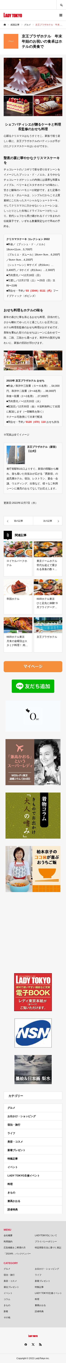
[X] (33, 1344)
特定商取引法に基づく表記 (48, 1247)
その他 (7, 1317)
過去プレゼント (11, 1287)
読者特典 (13, 1209)
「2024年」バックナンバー (17, 1253)
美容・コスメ (15, 1141)
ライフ (11, 1133)
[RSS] (40, 1344)
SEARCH (61, 4)
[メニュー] (60, 15)
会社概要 (8, 1235)
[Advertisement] (33, 932)
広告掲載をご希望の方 (15, 1247)
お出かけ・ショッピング (22, 1116)
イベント (13, 1167)
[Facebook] (25, 1344)
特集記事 (13, 1158)
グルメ (11, 1107)
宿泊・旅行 (14, 1124)
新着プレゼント (16, 1150)
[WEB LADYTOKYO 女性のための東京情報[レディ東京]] (13, 15)
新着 (6, 1311)
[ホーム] (5, 24)
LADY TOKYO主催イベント (24, 1175)
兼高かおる (14, 1201)
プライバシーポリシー (46, 1241)
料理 (10, 1184)
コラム (7, 1299)
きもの (11, 1192)
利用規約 (8, 1241)
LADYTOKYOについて (46, 1235)
